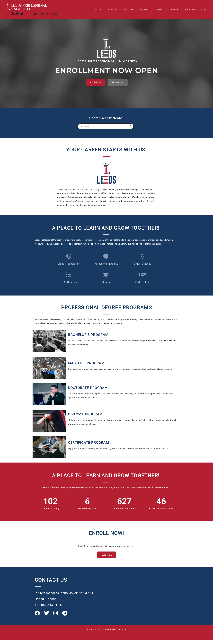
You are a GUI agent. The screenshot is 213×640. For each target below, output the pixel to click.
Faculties (128, 9)
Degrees (143, 9)
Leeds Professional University (30, 14)
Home (98, 9)
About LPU (112, 9)
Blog (203, 9)
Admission (159, 9)
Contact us (189, 9)
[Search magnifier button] (130, 126)
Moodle (174, 9)
